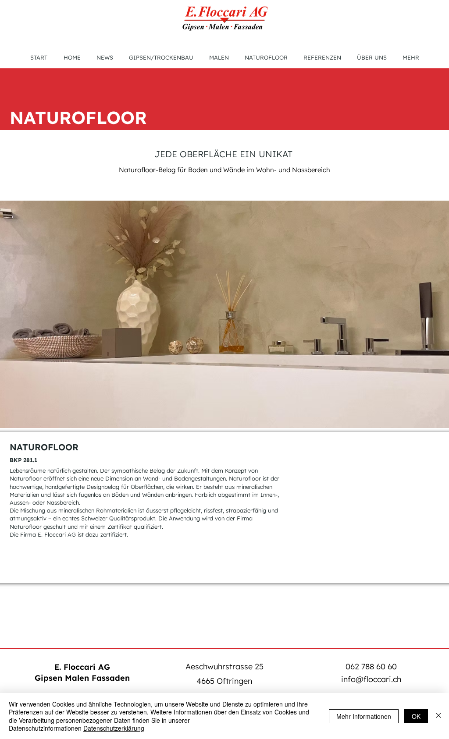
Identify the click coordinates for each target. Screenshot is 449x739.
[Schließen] (438, 716)
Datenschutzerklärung (113, 728)
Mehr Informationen (363, 716)
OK (416, 716)
